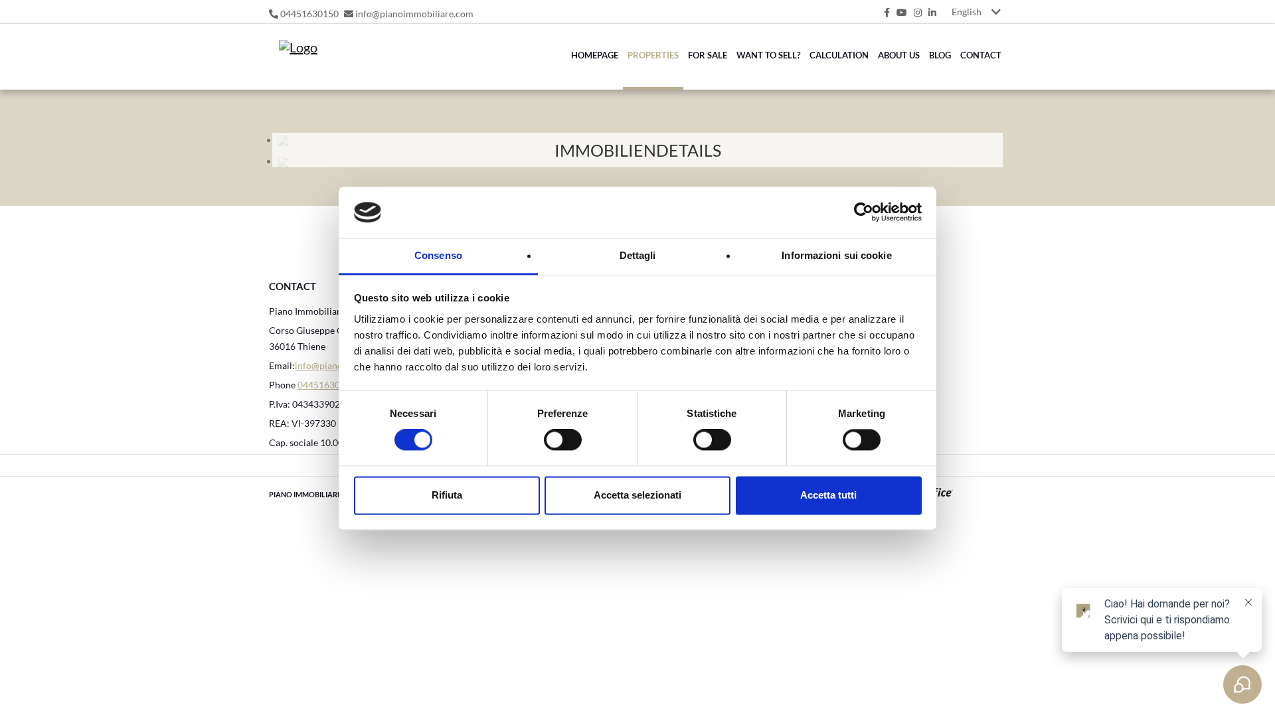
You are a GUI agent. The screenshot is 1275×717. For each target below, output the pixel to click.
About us (899, 55)
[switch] (548, 444)
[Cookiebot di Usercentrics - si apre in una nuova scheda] (864, 212)
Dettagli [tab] (638, 255)
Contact (980, 55)
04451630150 (309, 13)
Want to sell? (768, 55)
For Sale (707, 55)
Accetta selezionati (637, 495)
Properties (653, 55)
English (966, 11)
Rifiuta (447, 495)
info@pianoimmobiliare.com (414, 13)
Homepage (594, 55)
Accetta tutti (828, 495)
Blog (940, 55)
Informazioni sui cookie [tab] (836, 255)
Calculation (839, 55)
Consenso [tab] (438, 255)
